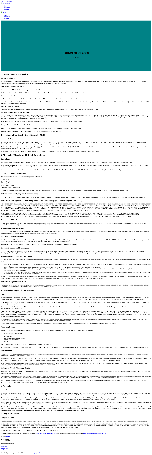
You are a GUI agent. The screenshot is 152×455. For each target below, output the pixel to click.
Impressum (4, 446)
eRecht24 (7, 436)
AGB (2, 450)
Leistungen (7, 7)
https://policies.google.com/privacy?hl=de (94, 433)
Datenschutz (4, 448)
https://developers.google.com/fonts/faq (46, 433)
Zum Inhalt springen (6, 1)
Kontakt (6, 9)
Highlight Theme (37, 453)
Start (5, 6)
